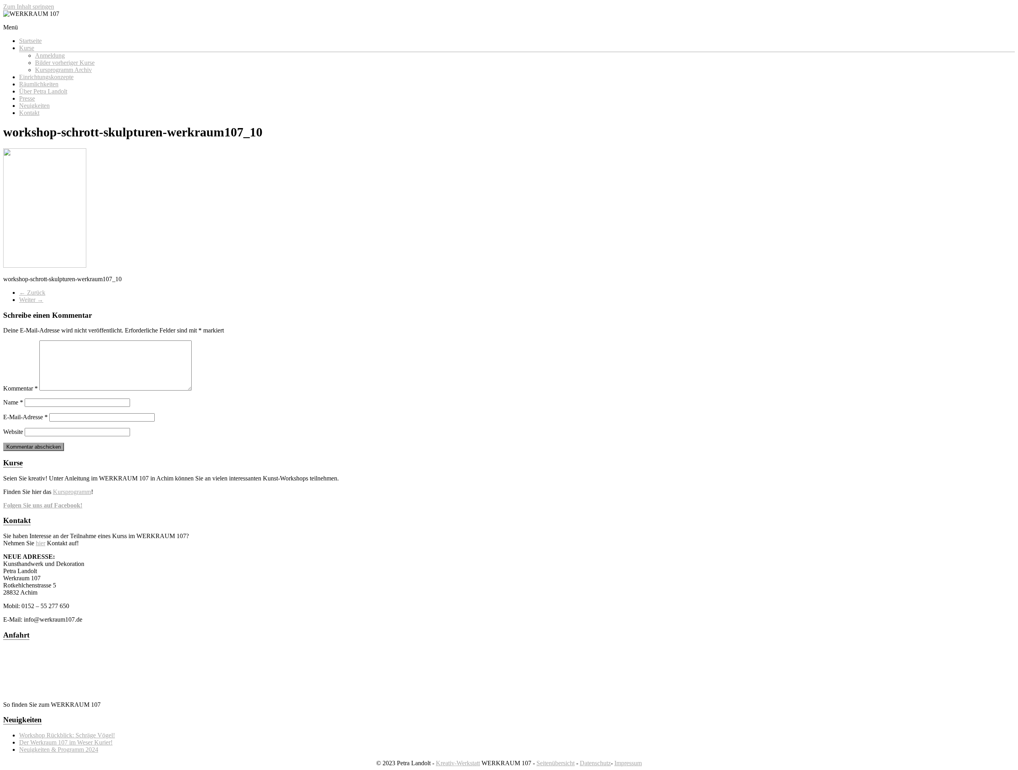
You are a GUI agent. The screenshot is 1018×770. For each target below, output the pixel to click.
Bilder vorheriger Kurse (65, 62)
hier (40, 543)
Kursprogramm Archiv (63, 69)
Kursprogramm (72, 491)
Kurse (26, 48)
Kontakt (29, 112)
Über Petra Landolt (43, 91)
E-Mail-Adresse (25, 417)
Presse (27, 98)
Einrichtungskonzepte (46, 77)
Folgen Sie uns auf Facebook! (42, 505)
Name (13, 402)
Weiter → (31, 299)
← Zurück (32, 292)
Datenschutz (595, 763)
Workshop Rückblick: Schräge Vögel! (67, 735)
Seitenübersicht (555, 763)
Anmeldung (50, 55)
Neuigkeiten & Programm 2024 (58, 749)
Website (13, 431)
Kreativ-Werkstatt (458, 763)
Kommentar (20, 388)
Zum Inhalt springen (28, 6)
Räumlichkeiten (38, 84)
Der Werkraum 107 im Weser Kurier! (66, 742)
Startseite (30, 40)
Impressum (628, 763)
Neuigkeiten (34, 105)
